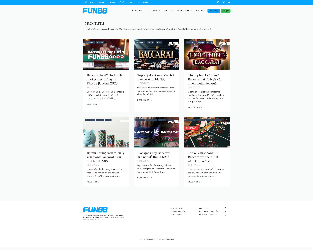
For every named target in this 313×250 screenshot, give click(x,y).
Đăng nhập (214, 11)
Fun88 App (203, 208)
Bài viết (201, 11)
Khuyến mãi (142, 2)
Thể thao (88, 2)
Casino (112, 2)
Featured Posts (214, 120)
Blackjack (152, 120)
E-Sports (100, 2)
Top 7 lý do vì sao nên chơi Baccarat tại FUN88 (156, 77)
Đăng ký (225, 11)
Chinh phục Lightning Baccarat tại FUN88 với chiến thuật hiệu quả (204, 79)
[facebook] (218, 2)
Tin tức (168, 11)
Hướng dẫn (183, 11)
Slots (130, 2)
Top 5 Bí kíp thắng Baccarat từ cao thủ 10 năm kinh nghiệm (203, 157)
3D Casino (177, 215)
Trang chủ (177, 208)
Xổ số (121, 2)
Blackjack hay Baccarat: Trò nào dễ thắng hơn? (154, 155)
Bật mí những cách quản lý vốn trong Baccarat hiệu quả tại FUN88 (105, 157)
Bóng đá (137, 11)
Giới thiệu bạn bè (206, 215)
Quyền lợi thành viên (208, 211)
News (159, 42)
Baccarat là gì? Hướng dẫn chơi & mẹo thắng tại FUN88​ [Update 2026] (105, 79)
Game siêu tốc (179, 211)
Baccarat (90, 42)
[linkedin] (225, 215)
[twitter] (225, 212)
